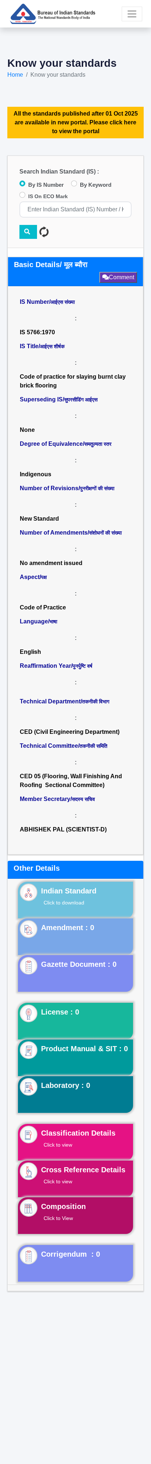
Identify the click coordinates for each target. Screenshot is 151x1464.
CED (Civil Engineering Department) (69, 732)
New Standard (39, 519)
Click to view (58, 1145)
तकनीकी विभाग (95, 701)
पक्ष (44, 577)
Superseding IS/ (58, 399)
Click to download (64, 903)
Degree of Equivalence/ (65, 444)
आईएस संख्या (63, 302)
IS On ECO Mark (48, 196)
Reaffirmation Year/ (56, 666)
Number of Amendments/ (71, 532)
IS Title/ (42, 346)
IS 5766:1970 (37, 332)
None (27, 430)
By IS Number (46, 185)
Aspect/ (33, 577)
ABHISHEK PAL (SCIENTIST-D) (63, 829)
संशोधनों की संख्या (105, 533)
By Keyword (95, 185)
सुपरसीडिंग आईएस (80, 400)
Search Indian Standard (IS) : (59, 171)
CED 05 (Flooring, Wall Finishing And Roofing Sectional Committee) (71, 780)
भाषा (53, 621)
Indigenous (35, 474)
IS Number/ (47, 302)
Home (15, 75)
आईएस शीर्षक (52, 346)
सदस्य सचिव (83, 799)
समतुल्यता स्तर (97, 444)
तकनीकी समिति (93, 746)
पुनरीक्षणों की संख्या (97, 488)
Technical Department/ (64, 701)
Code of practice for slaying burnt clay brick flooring (73, 381)
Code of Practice (43, 607)
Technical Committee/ (63, 746)
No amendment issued (51, 563)
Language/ (38, 621)
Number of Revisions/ (67, 488)
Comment (121, 277)
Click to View (58, 1218)
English (30, 652)
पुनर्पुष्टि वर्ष (82, 666)
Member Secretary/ (57, 799)
